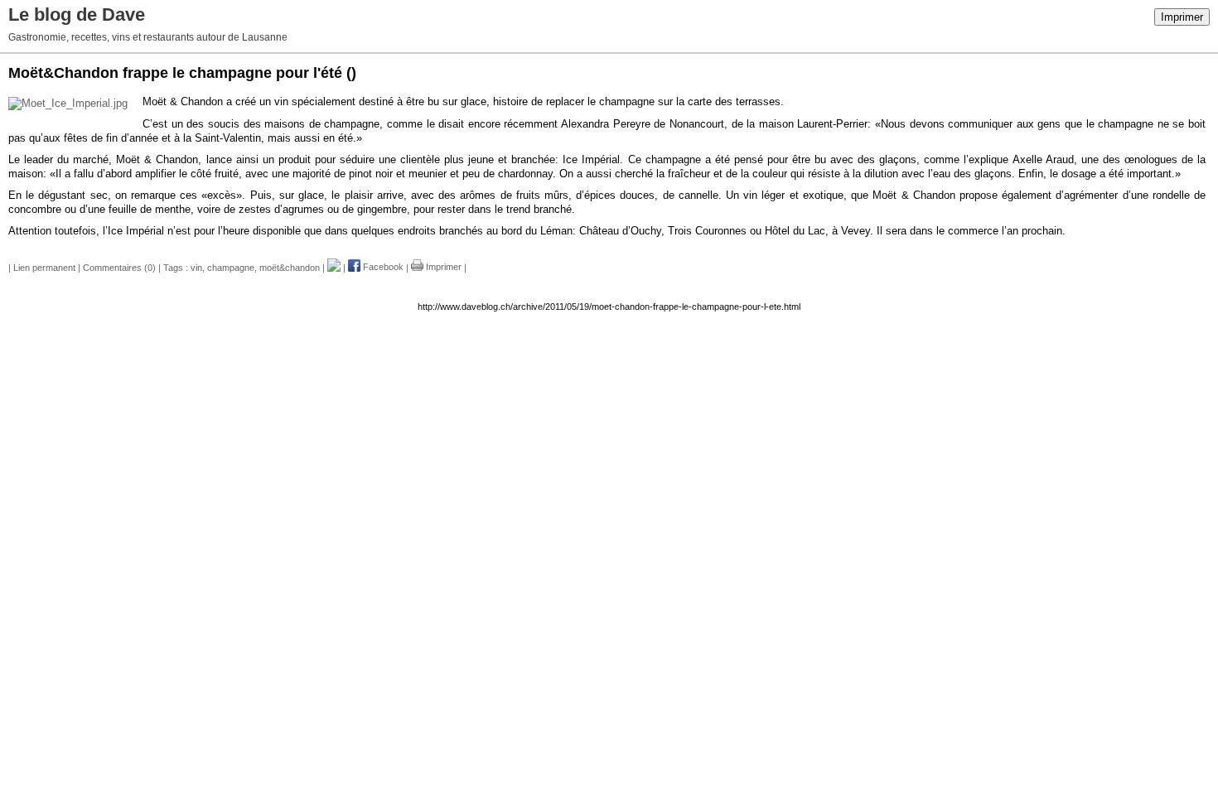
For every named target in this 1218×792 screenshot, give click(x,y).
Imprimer (1182, 17)
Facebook (382, 267)
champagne (230, 267)
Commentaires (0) (119, 267)
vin (196, 267)
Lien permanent (44, 267)
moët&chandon (289, 267)
